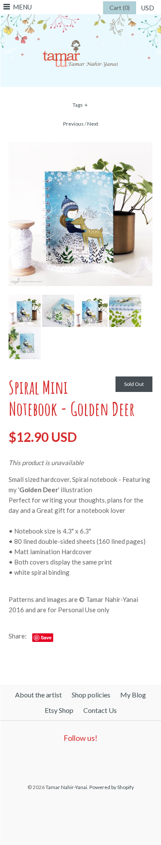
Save (46, 637)
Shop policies (91, 695)
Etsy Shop (59, 710)
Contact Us (100, 710)
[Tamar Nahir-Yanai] (80, 19)
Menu (22, 7)
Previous (73, 123)
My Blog (133, 695)
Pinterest (78, 759)
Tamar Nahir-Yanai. (67, 787)
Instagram (97, 759)
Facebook (58, 759)
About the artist (38, 695)
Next (92, 123)
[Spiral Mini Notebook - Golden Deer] (80, 147)
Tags (80, 105)
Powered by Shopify (111, 787)
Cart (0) (119, 7)
